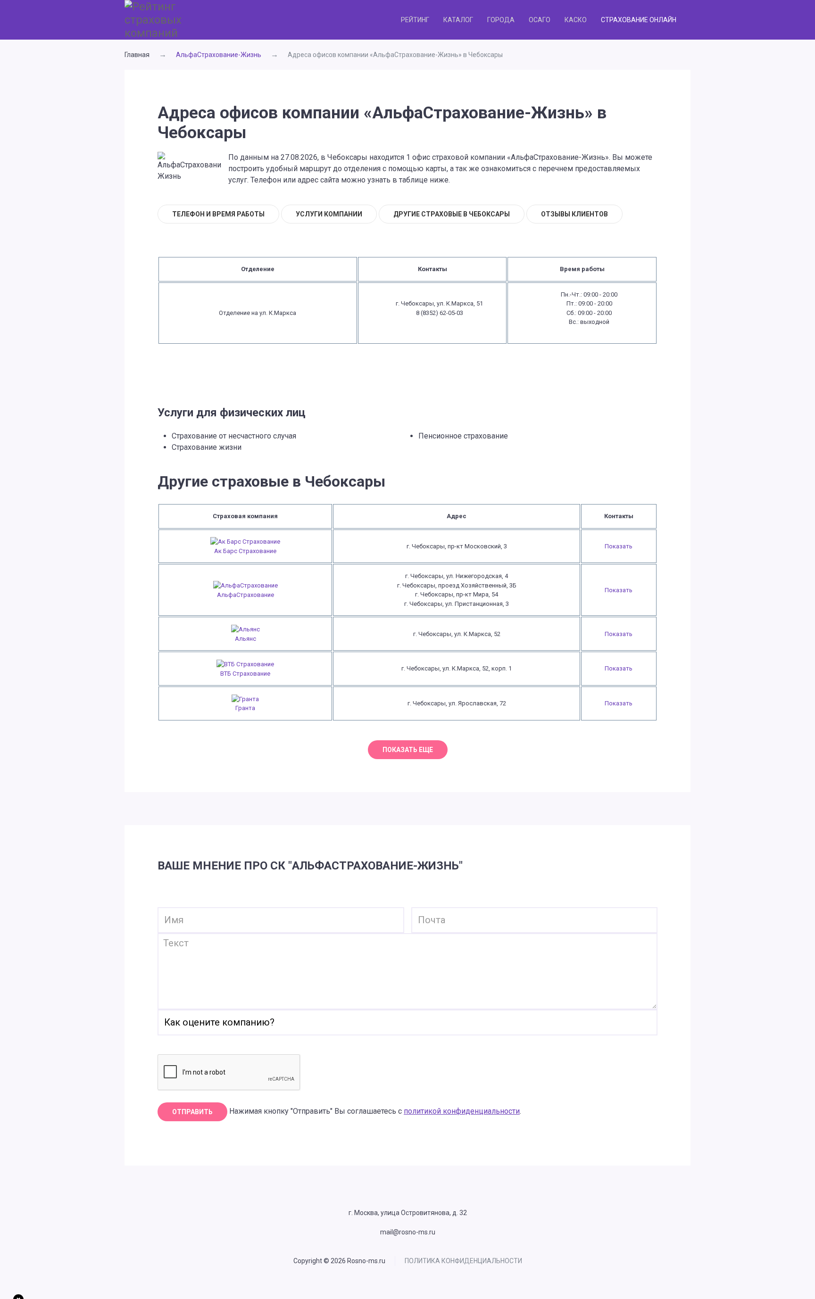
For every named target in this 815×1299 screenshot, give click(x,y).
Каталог (458, 20)
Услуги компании (329, 214)
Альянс (245, 638)
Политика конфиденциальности (463, 1261)
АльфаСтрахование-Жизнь (218, 54)
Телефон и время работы (218, 214)
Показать (618, 546)
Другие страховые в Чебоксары (451, 214)
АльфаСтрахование (245, 594)
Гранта (245, 708)
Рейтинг (415, 20)
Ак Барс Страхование (245, 550)
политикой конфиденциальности (462, 1111)
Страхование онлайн (638, 20)
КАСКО (576, 20)
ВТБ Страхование (245, 673)
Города (501, 20)
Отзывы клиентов (574, 214)
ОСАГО (539, 20)
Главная (137, 54)
